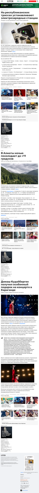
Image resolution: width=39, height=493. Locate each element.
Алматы (7, 217)
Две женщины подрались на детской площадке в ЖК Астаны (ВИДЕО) (6, 146)
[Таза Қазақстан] (26, 1)
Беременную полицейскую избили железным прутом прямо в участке (6, 130)
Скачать (22, 472)
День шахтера (22, 394)
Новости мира (4, 126)
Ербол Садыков (3, 294)
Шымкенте (3, 215)
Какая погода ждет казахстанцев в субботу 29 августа (6, 143)
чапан (26, 394)
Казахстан (2, 217)
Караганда (7, 394)
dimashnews (22, 323)
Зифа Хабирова (3, 22)
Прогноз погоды (11, 217)
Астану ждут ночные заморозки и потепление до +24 (12, 245)
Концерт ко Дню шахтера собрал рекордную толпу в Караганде (13, 423)
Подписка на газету (32, 1)
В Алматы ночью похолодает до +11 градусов (4, 136)
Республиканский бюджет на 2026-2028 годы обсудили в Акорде (14, 119)
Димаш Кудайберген (13, 394)
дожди (16, 217)
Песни (18, 394)
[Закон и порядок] (20, 1)
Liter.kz (13, 51)
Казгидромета (10, 191)
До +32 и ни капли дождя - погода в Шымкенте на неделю (12, 248)
